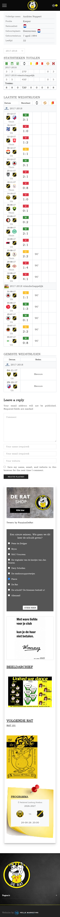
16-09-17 (11, 227)
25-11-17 (11, 170)
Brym (14, 548)
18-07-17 (11, 325)
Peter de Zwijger (19, 543)
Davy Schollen (18, 568)
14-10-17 (11, 193)
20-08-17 (11, 262)
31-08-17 (11, 291)
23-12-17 (11, 114)
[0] (52, 5)
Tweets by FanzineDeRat (20, 522)
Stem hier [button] (30, 607)
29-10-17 (12, 382)
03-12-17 (11, 159)
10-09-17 (11, 239)
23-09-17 (11, 216)
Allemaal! (15, 595)
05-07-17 (11, 337)
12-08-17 (11, 273)
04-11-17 (12, 370)
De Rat (14, 584)
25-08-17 (11, 250)
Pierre (14, 579)
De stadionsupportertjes (23, 573)
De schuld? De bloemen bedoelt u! (28, 590)
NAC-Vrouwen (18, 554)
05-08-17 (11, 303)
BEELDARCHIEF (20, 667)
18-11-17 (11, 182)
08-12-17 (11, 148)
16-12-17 (11, 125)
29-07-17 (11, 314)
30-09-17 (11, 205)
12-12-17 (11, 136)
